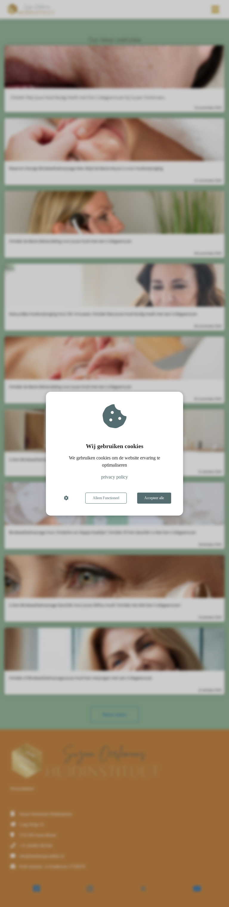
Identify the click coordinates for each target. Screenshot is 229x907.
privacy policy (114, 476)
